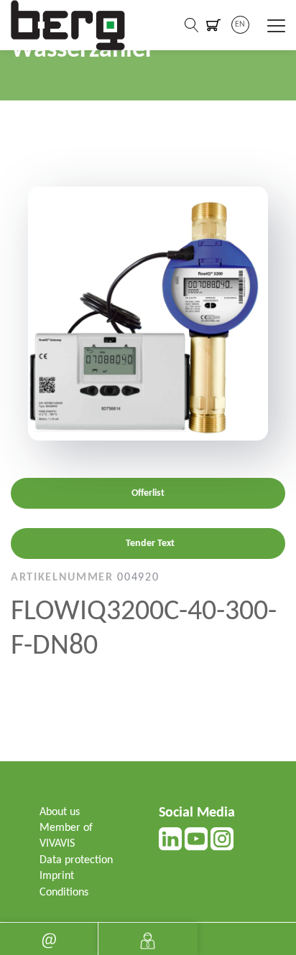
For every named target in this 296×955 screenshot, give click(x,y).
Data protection (76, 860)
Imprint (57, 876)
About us (60, 812)
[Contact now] (49, 939)
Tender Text (150, 543)
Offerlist (148, 493)
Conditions (64, 892)
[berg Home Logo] (68, 25)
